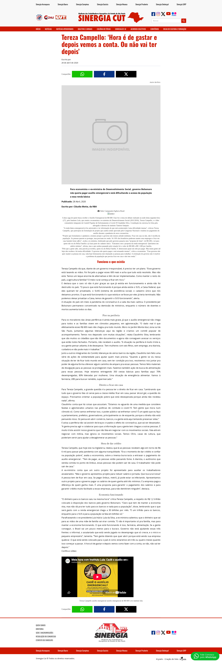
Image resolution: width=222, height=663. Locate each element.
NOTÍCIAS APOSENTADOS (64, 29)
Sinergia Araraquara (43, 4)
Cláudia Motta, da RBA (85, 206)
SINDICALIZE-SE (120, 29)
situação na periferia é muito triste (141, 342)
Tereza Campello (85, 601)
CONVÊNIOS (154, 29)
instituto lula (138, 601)
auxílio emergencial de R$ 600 (118, 601)
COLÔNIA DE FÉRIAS (104, 29)
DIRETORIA (39, 628)
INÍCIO (38, 29)
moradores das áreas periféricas (86, 319)
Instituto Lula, (76, 220)
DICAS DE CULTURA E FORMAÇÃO (174, 29)
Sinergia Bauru (63, 4)
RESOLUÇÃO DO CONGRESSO (46, 636)
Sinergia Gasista (102, 4)
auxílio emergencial (99, 601)
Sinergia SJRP (181, 4)
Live (131, 601)
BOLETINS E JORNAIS (85, 29)
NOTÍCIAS (48, 29)
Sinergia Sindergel (162, 4)
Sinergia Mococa (121, 4)
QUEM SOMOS (40, 625)
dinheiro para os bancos (76, 499)
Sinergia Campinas (82, 4)
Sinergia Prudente (141, 4)
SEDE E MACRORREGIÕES (44, 632)
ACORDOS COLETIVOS (138, 29)
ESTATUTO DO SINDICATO (44, 640)
